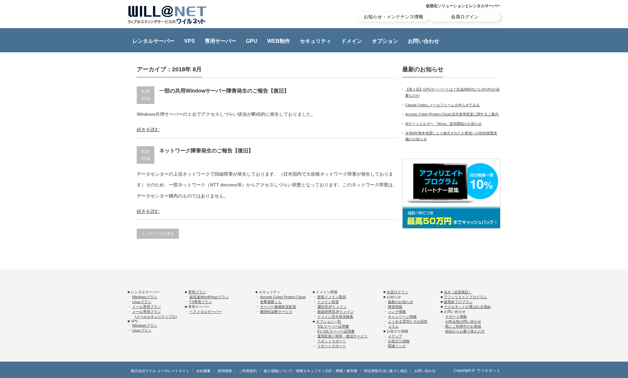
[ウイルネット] (167, 15)
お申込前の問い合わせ (463, 321)
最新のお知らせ (400, 302)
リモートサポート (331, 346)
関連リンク (397, 346)
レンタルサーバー (153, 41)
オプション (385, 41)
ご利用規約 (248, 371)
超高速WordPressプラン (209, 297)
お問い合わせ (423, 41)
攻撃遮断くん (271, 302)
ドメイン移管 (328, 302)
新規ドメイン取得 (331, 297)
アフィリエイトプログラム (465, 297)
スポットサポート (331, 341)
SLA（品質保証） (458, 292)
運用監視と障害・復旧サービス (342, 336)
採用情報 (225, 371)
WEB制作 (278, 41)
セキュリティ (315, 41)
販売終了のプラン (458, 302)
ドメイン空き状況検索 (335, 316)
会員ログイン (465, 16)
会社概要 (203, 371)
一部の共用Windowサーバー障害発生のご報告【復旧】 (224, 91)
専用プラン (197, 292)
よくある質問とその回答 (407, 321)
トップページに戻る (158, 233)
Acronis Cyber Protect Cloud (282, 297)
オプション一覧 (328, 321)
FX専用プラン (200, 302)
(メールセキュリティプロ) (156, 316)
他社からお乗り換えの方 (465, 331)
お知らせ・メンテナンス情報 (393, 16)
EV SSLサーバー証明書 (336, 331)
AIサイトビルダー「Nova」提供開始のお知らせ (443, 124)
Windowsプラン (144, 297)
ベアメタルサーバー (205, 312)
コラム (393, 326)
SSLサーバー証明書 (333, 326)
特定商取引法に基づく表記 (385, 371)
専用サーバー (220, 41)
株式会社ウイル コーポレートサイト (160, 371)
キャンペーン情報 (402, 316)
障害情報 (395, 307)
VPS (189, 41)
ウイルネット (488, 370)
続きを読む (148, 129)
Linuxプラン (141, 302)
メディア (395, 336)
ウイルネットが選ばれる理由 (467, 307)
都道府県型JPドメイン (335, 312)
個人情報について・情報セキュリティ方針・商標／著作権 (310, 371)
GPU (251, 41)
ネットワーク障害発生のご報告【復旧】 (206, 150)
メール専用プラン (146, 307)
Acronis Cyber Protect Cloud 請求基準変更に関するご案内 (451, 114)
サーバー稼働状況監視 (278, 307)
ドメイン (351, 41)
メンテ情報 (397, 312)
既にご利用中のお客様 (463, 326)
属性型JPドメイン (332, 307)
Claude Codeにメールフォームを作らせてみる (442, 105)
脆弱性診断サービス (276, 312)
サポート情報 (456, 316)
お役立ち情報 (399, 341)
